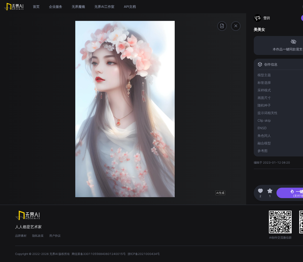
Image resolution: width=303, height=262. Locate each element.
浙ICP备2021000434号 (144, 254)
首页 (36, 6)
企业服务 (55, 6)
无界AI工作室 (104, 6)
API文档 (130, 6)
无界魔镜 (78, 6)
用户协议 (55, 235)
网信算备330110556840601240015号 (99, 254)
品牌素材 (21, 235)
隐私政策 (38, 235)
